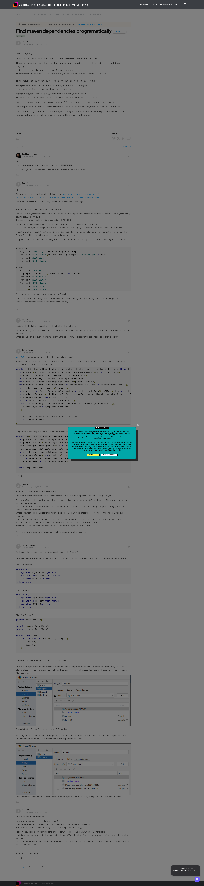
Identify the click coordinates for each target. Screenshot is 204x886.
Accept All (93, 455)
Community (145, 4)
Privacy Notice (96, 446)
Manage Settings (109, 455)
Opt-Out (118, 450)
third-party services (85, 448)
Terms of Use (115, 446)
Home (24, 4)
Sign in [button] (178, 4)
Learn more (106, 439)
